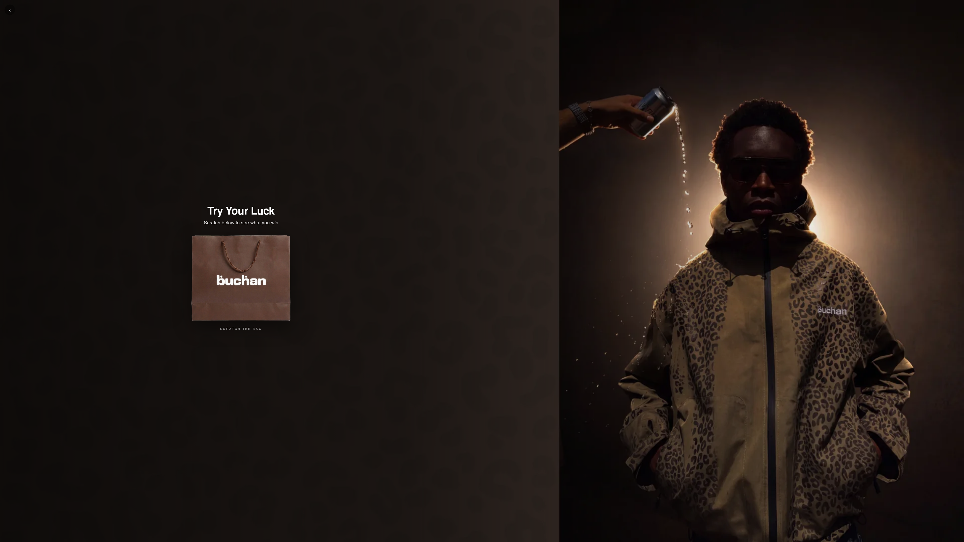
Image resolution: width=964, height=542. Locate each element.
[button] (241, 278)
